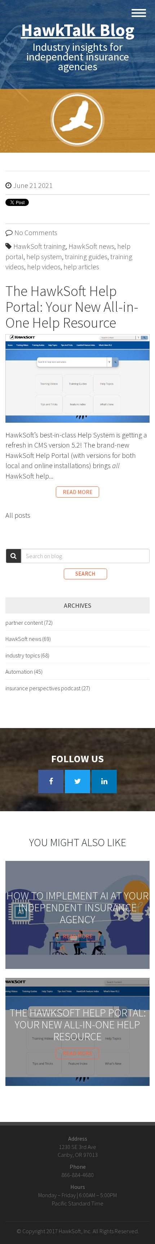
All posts (17, 515)
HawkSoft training (39, 246)
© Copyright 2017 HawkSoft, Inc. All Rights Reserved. (78, 1231)
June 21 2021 (33, 185)
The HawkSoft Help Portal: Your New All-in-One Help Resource (71, 307)
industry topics (27, 655)
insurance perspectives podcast (47, 688)
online (43, 465)
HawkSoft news (91, 246)
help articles (81, 266)
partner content (29, 622)
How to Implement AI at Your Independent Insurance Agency (77, 907)
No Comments (35, 232)
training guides (86, 256)
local (13, 465)
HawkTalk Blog (77, 30)
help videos (44, 266)
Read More (78, 491)
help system (44, 256)
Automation (24, 671)
